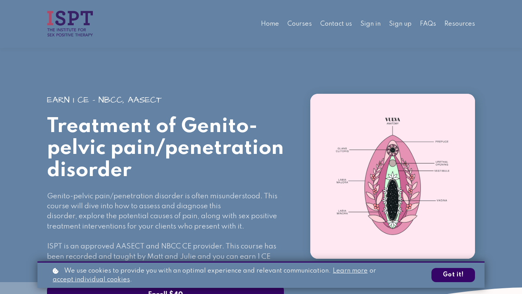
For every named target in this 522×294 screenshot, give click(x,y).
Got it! (453, 275)
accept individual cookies (91, 279)
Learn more (350, 271)
